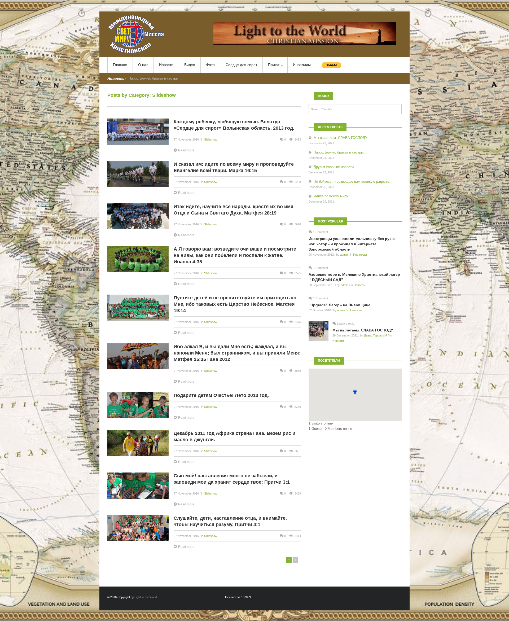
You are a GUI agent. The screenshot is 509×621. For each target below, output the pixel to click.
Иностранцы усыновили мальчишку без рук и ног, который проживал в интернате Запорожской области (352, 244)
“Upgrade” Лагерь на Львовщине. (340, 305)
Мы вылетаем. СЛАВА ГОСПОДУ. (341, 138)
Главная (120, 65)
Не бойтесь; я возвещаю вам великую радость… (353, 181)
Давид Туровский (375, 335)
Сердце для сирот (241, 65)
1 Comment (320, 232)
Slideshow (210, 139)
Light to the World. (146, 597)
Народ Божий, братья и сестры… (340, 152)
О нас (143, 65)
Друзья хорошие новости (149, 78)
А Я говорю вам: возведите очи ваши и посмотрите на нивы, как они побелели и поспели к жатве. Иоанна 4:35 (235, 255)
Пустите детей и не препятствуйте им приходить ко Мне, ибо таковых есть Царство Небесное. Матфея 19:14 (235, 304)
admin (344, 254)
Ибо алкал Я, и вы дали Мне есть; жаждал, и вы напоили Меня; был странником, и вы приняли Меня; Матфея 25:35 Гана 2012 (237, 353)
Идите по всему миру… (333, 196)
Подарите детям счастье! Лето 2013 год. (221, 395)
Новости (166, 65)
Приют (273, 65)
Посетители (329, 360)
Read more (186, 150)
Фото (210, 65)
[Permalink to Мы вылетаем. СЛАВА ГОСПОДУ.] (320, 331)
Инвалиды (302, 65)
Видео (189, 65)
